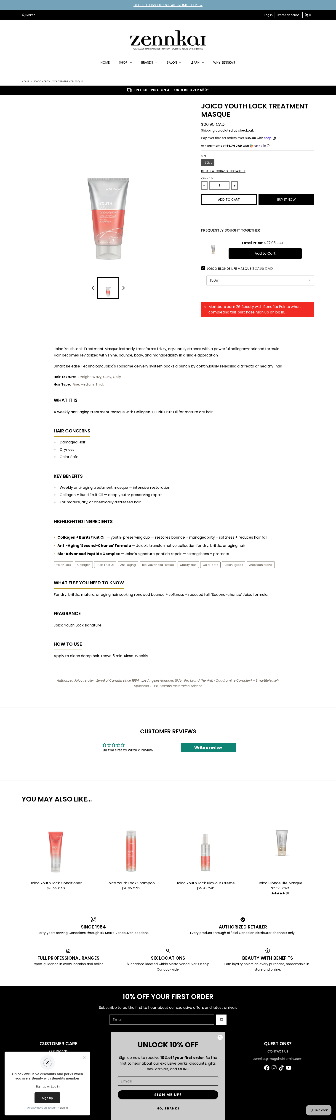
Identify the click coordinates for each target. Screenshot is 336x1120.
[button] (257, 146)
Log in (268, 15)
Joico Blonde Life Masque (280, 883)
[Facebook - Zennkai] (266, 1068)
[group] (108, 288)
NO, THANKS (168, 1108)
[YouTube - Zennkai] (288, 1068)
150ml (208, 163)
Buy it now (286, 199)
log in (279, 312)
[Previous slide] (93, 288)
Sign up (262, 312)
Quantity (207, 178)
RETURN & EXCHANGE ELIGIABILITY (223, 171)
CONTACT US (277, 1051)
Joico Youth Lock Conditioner (56, 883)
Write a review (208, 747)
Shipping (208, 130)
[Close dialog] (220, 1037)
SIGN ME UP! (168, 1094)
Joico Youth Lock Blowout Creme (205, 883)
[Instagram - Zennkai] (274, 1068)
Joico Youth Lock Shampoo (131, 883)
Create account (288, 15)
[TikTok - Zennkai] (281, 1068)
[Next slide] (123, 288)
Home (25, 81)
